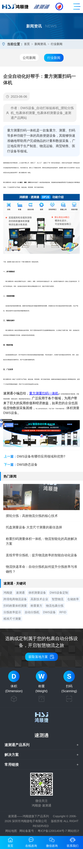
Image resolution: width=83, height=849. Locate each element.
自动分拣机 (32, 612)
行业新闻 (56, 44)
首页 (27, 44)
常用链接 (12, 764)
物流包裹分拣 (54, 605)
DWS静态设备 (27, 464)
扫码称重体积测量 (15, 605)
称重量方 (36, 605)
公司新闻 (29, 58)
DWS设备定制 (59, 592)
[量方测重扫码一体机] (41, 197)
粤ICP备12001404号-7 (52, 831)
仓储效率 (73, 599)
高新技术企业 (39, 599)
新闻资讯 (40, 44)
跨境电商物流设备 (15, 599)
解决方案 (12, 755)
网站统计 (73, 831)
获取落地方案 (41, 656)
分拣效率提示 (12, 612)
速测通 (20, 592)
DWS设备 (49, 612)
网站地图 (11, 831)
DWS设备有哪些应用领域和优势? (41, 456)
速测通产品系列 (17, 745)
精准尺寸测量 (12, 618)
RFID (62, 612)
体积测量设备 (37, 592)
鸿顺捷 (7, 592)
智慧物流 (57, 599)
